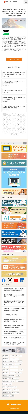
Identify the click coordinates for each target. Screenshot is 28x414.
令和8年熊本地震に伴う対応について (12, 90)
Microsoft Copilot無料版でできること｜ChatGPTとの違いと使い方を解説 (14, 343)
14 (18, 119)
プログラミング (7, 384)
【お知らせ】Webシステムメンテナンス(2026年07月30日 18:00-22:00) (14, 82)
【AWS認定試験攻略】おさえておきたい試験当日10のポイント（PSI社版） (14, 332)
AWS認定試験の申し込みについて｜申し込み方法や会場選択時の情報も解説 (14, 289)
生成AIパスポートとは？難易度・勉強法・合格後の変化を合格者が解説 (14, 309)
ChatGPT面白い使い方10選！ (11, 315)
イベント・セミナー (8, 364)
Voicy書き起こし (8, 389)
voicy (20, 372)
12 (9, 119)
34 (18, 129)
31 (4, 129)
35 (23, 129)
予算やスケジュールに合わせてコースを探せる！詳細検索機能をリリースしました (14, 73)
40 (23, 132)
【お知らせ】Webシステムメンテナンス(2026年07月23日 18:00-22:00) (14, 107)
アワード (6, 395)
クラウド (6, 367)
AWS (13, 355)
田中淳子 (6, 369)
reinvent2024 (7, 378)
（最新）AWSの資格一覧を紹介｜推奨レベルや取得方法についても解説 (14, 326)
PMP (21, 361)
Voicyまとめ (16, 392)
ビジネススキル (15, 358)
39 (18, 132)
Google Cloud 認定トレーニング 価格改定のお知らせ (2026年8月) (14, 98)
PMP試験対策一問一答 (9, 381)
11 (4, 119)
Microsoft (19, 364)
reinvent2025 (7, 392)
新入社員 (14, 372)
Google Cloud (21, 381)
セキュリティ (15, 369)
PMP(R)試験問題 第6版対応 (10, 386)
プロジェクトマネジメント (10, 361)
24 (18, 124)
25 (23, 124)
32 (9, 129)
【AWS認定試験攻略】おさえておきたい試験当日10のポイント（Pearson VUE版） (14, 302)
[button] (26, 2)
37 (9, 132)
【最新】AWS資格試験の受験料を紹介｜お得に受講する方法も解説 (14, 320)
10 (23, 116)
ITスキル (19, 355)
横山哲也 (12, 375)
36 (4, 132)
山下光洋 (6, 372)
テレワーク (15, 378)
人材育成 (6, 355)
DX (18, 375)
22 (9, 124)
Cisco (5, 375)
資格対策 (6, 358)
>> (16, 134)
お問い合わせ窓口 (14, 59)
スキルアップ (15, 367)
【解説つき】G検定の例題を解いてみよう (14, 337)
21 (4, 124)
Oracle (16, 389)
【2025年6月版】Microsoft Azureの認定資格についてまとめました (14, 295)
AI (21, 369)
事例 (13, 395)
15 (23, 119)
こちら (20, 46)
